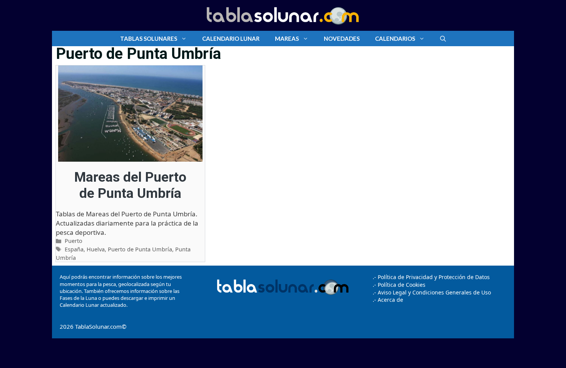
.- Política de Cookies (399, 284)
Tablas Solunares (148, 38)
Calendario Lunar (231, 38)
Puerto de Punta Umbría (140, 249)
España (74, 249)
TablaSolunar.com (98, 326)
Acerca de (389, 299)
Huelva (96, 249)
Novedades (342, 38)
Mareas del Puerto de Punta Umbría (130, 185)
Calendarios (395, 38)
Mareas (287, 38)
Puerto (73, 240)
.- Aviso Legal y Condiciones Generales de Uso (432, 292)
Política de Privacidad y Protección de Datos (434, 277)
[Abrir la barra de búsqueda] (443, 38)
